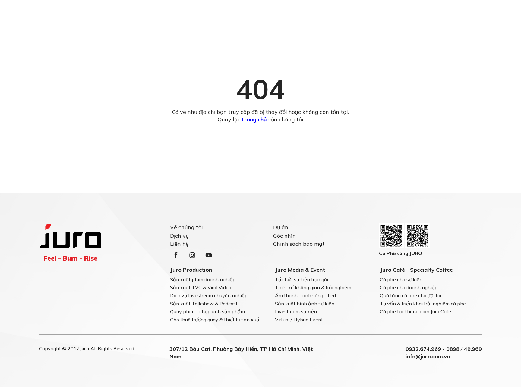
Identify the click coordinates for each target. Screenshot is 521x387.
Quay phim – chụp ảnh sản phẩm (207, 312)
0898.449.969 (464, 348)
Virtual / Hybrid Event (299, 320)
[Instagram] (192, 255)
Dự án (280, 227)
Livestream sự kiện (296, 312)
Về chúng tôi (186, 227)
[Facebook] (176, 255)
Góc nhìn (284, 235)
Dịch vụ (179, 235)
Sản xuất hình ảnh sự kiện (304, 304)
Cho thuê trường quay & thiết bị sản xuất (215, 320)
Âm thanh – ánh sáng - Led (305, 295)
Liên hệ (179, 243)
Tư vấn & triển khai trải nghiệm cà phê (423, 304)
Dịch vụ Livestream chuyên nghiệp (209, 295)
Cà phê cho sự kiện (401, 279)
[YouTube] (209, 255)
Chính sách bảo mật (299, 243)
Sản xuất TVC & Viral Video (200, 288)
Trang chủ (254, 119)
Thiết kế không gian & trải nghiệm (313, 288)
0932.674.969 (423, 348)
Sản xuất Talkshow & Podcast (204, 304)
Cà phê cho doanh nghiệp (408, 288)
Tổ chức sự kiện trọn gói (301, 279)
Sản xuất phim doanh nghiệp (202, 279)
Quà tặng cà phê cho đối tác (411, 295)
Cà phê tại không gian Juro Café (415, 312)
